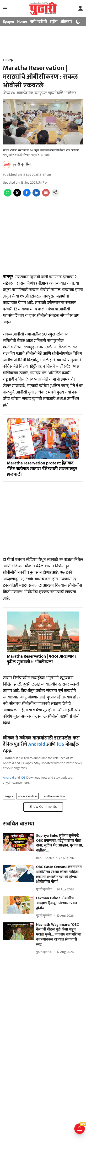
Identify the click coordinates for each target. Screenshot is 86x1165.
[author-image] (7, 164)
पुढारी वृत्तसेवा (21, 164)
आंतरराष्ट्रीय (68, 21)
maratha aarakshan (53, 796)
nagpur (9, 796)
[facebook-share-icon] (27, 195)
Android (36, 744)
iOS (60, 744)
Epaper (8, 21)
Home (22, 21)
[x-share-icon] (17, 195)
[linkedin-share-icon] (36, 195)
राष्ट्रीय (54, 21)
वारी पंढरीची (38, 21)
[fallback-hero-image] (18, 842)
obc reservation (27, 796)
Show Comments (43, 806)
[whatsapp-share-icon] (7, 195)
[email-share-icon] (46, 195)
